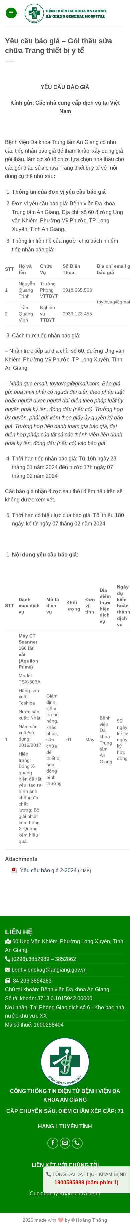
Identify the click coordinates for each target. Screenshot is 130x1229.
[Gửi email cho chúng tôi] (65, 1143)
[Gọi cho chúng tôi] (77, 1143)
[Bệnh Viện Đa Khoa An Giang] (65, 13)
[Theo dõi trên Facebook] (52, 1143)
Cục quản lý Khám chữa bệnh (65, 1193)
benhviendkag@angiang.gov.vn (49, 970)
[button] (11, 13)
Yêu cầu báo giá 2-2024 (48, 870)
